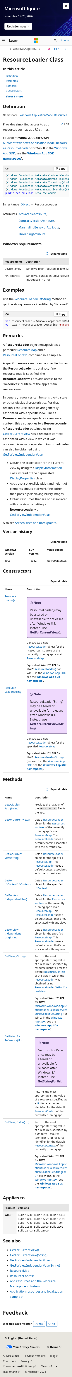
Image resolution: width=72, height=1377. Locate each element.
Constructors (14, 90)
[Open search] (55, 40)
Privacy (25, 1361)
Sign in (64, 40)
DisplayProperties (22, 478)
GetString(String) (15, 956)
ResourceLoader (37, 646)
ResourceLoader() (45, 669)
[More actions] (66, 49)
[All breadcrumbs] (6, 49)
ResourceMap (27, 350)
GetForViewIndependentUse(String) (13, 933)
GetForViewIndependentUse (23, 455)
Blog (53, 1356)
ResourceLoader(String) (49, 757)
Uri (39, 1103)
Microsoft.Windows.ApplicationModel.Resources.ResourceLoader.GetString (51, 1009)
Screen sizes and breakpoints (35, 523)
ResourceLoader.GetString (32, 299)
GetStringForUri (49, 1081)
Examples (12, 81)
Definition (12, 76)
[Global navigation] (3, 40)
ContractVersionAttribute (36, 221)
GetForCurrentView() (45, 632)
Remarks (11, 85)
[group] (36, 184)
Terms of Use (49, 1366)
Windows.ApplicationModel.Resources (25, 48)
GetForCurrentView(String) (28, 1255)
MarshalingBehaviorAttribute (38, 227)
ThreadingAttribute (31, 234)
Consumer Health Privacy (18, 1366)
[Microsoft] (36, 40)
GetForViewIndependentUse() (31, 1260)
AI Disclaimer (11, 1356)
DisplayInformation (48, 468)
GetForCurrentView (16, 434)
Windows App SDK (54, 673)
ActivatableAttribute (32, 214)
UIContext (41, 888)
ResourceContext (15, 355)
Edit (66, 124)
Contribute (9, 1361)
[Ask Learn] (49, 49)
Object (25, 204)
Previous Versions (35, 1356)
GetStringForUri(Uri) (17, 1122)
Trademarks (10, 1371)
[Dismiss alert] (66, 6)
